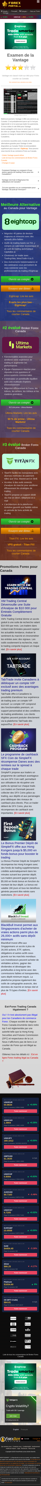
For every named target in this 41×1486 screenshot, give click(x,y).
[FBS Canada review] (13, 1325)
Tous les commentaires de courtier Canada (21, 313)
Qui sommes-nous (6, 1446)
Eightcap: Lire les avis (21, 296)
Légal (18, 1448)
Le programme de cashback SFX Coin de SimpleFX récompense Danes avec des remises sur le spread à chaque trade (20, 761)
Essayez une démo (19, 288)
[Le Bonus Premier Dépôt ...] (18, 839)
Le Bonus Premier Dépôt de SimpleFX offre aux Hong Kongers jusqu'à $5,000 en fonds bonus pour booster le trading (19, 850)
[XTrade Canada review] (13, 1331)
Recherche (24, 1448)
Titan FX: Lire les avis (21, 538)
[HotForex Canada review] (13, 1336)
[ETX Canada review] (28, 1342)
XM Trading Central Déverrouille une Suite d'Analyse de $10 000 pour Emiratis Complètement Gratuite (19, 608)
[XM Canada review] (28, 1319)
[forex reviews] (10, 1441)
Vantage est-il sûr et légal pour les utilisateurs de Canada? (20, 181)
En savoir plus (8, 1482)
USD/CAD (3, 17)
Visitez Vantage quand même (13, 155)
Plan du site (31, 1448)
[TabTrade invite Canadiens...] (18, 676)
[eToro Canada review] (28, 1336)
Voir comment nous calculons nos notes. (20, 82)
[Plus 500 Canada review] (13, 1319)
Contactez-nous (17, 1446)
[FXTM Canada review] (28, 1348)
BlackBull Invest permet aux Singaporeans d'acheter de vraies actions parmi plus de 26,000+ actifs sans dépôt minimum (19, 932)
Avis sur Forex (35, 11)
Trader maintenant (20, 1111)
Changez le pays (8, 163)
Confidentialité (27, 1446)
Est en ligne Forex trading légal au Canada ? (20, 1057)
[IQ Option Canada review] (13, 1342)
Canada (5, 11)
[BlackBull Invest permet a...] (18, 921)
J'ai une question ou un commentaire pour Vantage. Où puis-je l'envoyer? (20, 188)
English (16, 1429)
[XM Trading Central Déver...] (18, 597)
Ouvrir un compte (19, 279)
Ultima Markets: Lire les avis (21, 413)
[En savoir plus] (14, 649)
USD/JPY (29, 17)
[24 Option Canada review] (13, 1348)
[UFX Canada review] (28, 1331)
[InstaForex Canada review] (28, 1325)
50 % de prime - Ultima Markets (20, 407)
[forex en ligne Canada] (11, 7)
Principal (14, 11)
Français (23, 11)
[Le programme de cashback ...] (18, 751)
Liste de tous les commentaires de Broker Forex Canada (20, 1355)
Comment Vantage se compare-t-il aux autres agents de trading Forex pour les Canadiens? (20, 172)
